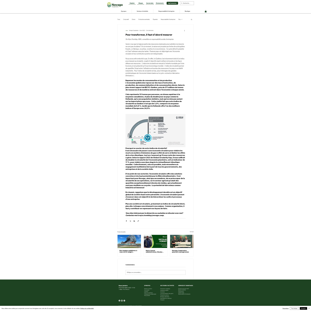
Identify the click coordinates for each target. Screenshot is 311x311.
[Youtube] (122, 300)
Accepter (303, 308)
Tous (118, 19)
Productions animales (144, 19)
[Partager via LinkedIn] (134, 221)
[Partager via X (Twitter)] (130, 221)
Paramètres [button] (286, 308)
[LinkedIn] (124, 300)
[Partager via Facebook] (126, 221)
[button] (206, 11)
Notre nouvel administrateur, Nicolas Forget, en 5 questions (154, 251)
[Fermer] (309, 308)
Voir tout (192, 231)
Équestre (155, 19)
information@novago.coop (127, 287)
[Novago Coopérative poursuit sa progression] (181, 241)
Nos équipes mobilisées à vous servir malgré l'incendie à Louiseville (128, 251)
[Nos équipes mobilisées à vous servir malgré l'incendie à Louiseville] (129, 241)
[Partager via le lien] (138, 221)
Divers (133, 19)
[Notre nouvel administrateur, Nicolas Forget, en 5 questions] (155, 241)
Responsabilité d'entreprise (168, 19)
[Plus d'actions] (184, 30)
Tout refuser (294, 308)
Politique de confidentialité (87, 308)
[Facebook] (119, 300)
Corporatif (126, 19)
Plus (180, 19)
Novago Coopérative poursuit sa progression (180, 251)
